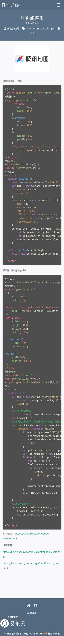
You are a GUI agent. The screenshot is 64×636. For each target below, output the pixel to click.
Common (33, 28)
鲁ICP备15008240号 (30, 633)
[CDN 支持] (13, 623)
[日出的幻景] (29, 605)
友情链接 (32, 613)
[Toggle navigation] (58, 5)
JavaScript (47, 28)
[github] (35, 605)
